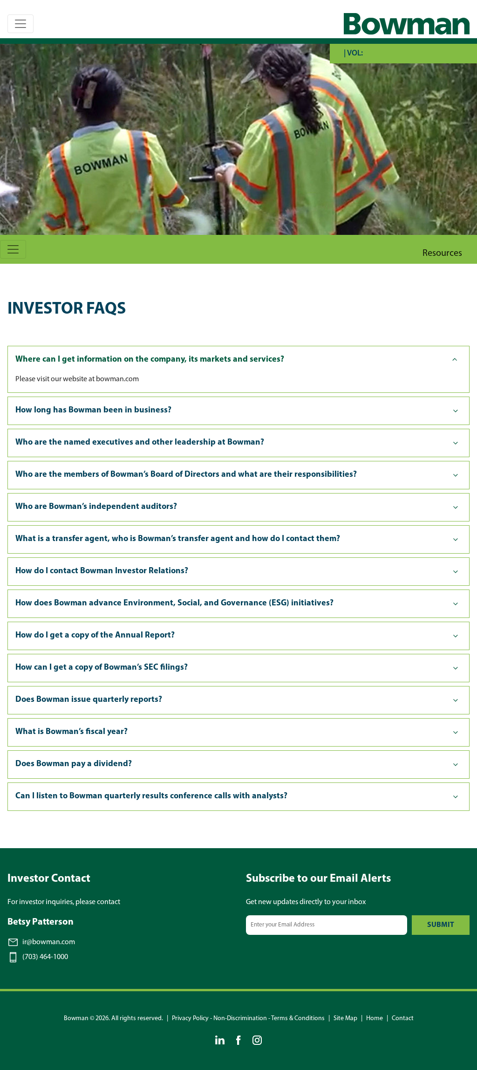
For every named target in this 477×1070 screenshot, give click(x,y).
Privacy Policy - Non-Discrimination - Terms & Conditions (248, 1018)
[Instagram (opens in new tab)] (257, 1040)
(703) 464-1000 (45, 957)
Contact (403, 1018)
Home (374, 1018)
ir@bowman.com (48, 942)
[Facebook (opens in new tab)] (238, 1040)
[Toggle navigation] (20, 23)
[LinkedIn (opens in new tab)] (219, 1040)
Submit (440, 925)
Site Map (345, 1018)
